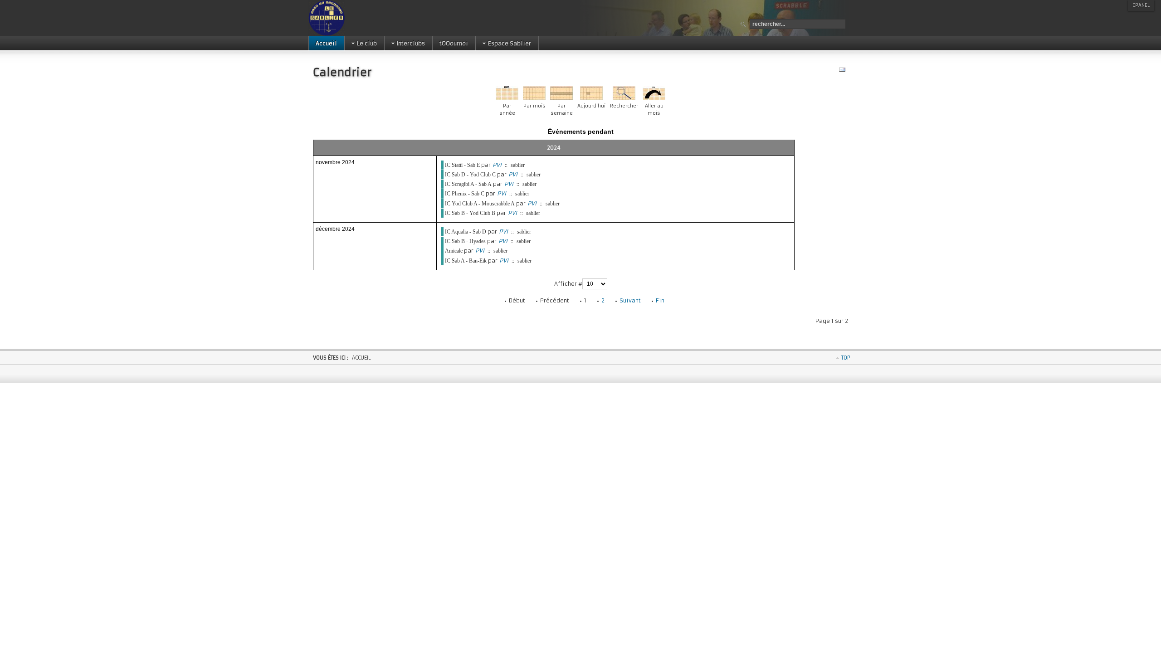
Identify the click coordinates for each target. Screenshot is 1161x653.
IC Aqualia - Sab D (465, 232)
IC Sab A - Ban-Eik (466, 261)
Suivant (630, 300)
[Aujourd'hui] (591, 98)
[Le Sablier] (355, 18)
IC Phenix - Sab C (464, 193)
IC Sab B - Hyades (465, 241)
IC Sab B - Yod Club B (470, 213)
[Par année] (507, 98)
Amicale (454, 251)
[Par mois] (534, 98)
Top (845, 358)
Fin (660, 300)
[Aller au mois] (654, 98)
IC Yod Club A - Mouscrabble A (480, 203)
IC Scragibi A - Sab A (468, 184)
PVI (497, 164)
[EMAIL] (843, 71)
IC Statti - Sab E (462, 165)
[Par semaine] (561, 98)
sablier (518, 165)
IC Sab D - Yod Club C (470, 174)
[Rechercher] (624, 98)
